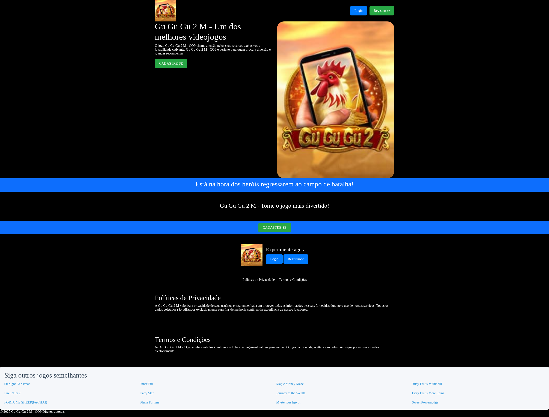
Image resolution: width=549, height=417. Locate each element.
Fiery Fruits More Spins (428, 393)
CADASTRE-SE (171, 63)
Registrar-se (382, 10)
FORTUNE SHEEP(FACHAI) (25, 402)
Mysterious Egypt (288, 402)
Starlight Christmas (17, 384)
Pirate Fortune (149, 402)
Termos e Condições (293, 279)
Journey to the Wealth (291, 393)
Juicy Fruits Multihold (427, 384)
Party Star (147, 393)
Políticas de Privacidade (259, 279)
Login (358, 10)
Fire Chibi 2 (12, 393)
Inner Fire (147, 384)
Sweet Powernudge (425, 402)
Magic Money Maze (290, 384)
